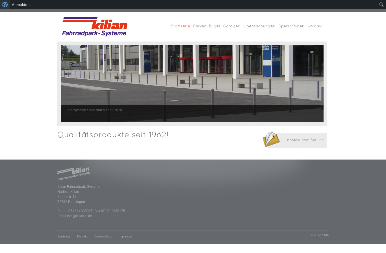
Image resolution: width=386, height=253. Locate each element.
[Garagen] (233, 29)
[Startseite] (182, 29)
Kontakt (82, 236)
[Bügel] (216, 29)
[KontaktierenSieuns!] (277, 147)
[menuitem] (5, 4)
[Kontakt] (316, 29)
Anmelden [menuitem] (21, 4)
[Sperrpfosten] (292, 29)
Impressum (126, 236)
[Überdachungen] (260, 29)
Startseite (63, 236)
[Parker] (201, 29)
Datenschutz (103, 236)
